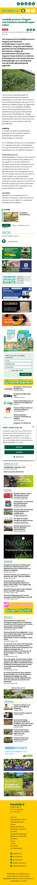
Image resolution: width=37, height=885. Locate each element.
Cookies (13, 843)
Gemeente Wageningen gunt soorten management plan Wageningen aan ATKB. (18, 596)
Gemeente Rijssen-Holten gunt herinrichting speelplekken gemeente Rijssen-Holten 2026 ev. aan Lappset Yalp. (17, 583)
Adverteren (14, 846)
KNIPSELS (8, 617)
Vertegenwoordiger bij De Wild (22, 395)
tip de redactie (13, 241)
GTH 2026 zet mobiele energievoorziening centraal (23, 519)
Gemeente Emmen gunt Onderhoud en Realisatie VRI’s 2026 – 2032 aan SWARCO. (17, 575)
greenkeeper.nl (24, 874)
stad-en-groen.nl (12, 876)
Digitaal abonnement (17, 827)
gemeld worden (14, 183)
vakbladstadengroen (20, 866)
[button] (18, 457)
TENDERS (8, 561)
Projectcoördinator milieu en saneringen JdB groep (23, 409)
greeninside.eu (15, 881)
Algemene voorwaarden (18, 836)
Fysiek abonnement (16, 822)
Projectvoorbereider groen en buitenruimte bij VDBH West (23, 402)
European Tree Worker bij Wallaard (22, 424)
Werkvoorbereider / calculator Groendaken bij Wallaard (22, 416)
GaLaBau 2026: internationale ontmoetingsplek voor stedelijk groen (23, 511)
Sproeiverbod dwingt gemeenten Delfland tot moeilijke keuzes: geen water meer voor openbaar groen (23, 722)
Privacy (12, 841)
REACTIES (6, 232)
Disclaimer (13, 839)
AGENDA (8, 490)
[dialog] (18, 442)
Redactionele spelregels (18, 834)
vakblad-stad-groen (19, 863)
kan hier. (16, 198)
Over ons (13, 817)
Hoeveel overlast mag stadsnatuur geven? (21, 739)
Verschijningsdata (16, 848)
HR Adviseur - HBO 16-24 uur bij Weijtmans (23, 388)
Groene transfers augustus (23, 713)
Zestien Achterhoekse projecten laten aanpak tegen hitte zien (21, 731)
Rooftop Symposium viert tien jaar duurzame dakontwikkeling (22, 527)
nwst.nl (24, 881)
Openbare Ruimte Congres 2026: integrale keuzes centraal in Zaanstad (22, 495)
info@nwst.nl (17, 854)
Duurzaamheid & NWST (18, 819)
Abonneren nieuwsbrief (18, 829)
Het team (13, 831)
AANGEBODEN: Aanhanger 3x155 (14, 467)
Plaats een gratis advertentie (14, 472)
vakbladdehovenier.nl (10, 878)
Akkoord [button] (19, 447)
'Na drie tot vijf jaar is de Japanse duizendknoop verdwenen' (22, 706)
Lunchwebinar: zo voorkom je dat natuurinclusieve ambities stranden (23, 503)
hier (11, 200)
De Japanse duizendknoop (24, 214)
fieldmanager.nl (12, 874)
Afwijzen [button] (19, 452)
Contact (12, 824)
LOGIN (6, 225)
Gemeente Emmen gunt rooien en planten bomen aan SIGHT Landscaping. (18, 590)
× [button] (33, 427)
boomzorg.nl (24, 876)
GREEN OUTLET (11, 463)
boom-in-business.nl (26, 878)
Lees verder (19, 442)
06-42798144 (17, 860)
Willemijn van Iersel (8, 32)
